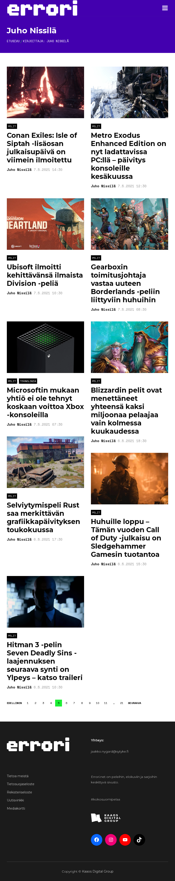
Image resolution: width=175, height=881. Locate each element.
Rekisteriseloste (19, 792)
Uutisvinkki (15, 800)
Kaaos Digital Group (97, 871)
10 (97, 703)
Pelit (12, 126)
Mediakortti (16, 808)
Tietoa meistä (17, 776)
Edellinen (14, 703)
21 (121, 703)
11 (105, 703)
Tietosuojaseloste (20, 784)
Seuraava (134, 703)
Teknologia (28, 381)
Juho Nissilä (58, 41)
